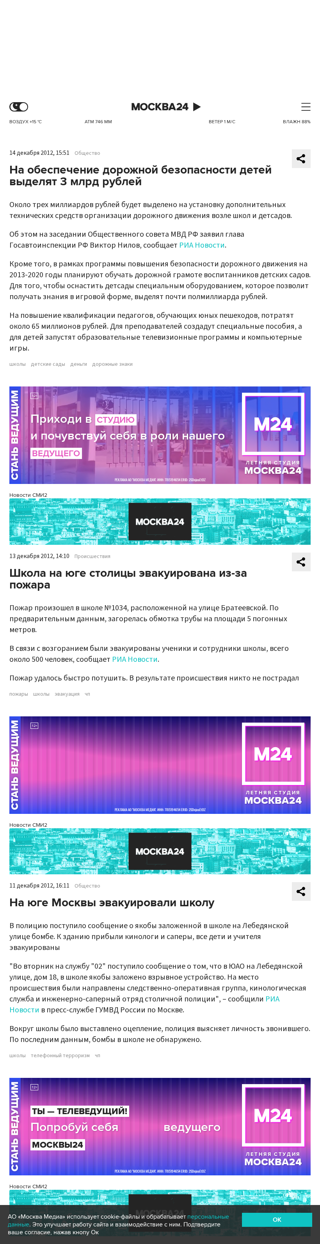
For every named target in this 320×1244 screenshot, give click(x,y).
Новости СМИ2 (28, 495)
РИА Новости (202, 245)
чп (87, 694)
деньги (78, 364)
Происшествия (92, 556)
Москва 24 (160, 107)
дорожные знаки (112, 364)
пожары (18, 694)
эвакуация (67, 694)
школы (17, 364)
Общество (87, 153)
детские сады (48, 364)
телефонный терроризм (60, 1055)
